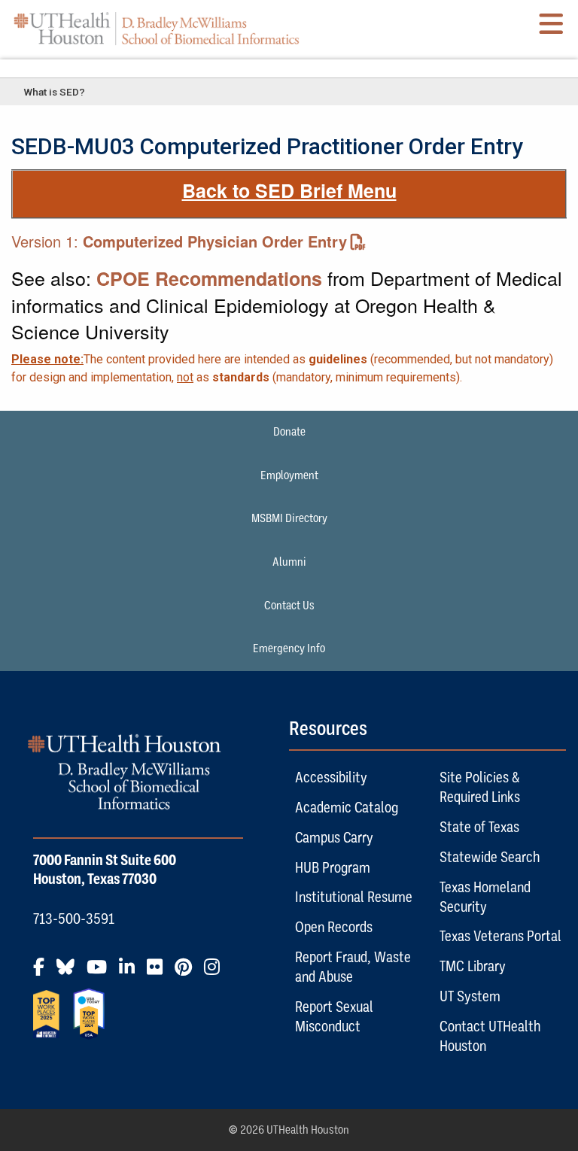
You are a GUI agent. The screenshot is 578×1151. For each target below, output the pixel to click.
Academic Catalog (346, 807)
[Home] (156, 29)
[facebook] (43, 973)
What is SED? (54, 92)
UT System (470, 996)
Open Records (334, 927)
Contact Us (289, 605)
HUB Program (332, 867)
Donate (289, 432)
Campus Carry (334, 837)
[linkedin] (131, 973)
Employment (289, 475)
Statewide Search (490, 857)
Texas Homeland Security (485, 897)
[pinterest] (188, 973)
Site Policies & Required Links (480, 787)
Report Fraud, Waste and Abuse (353, 967)
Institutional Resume (353, 896)
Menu (289, 68)
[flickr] (159, 973)
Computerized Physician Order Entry (215, 241)
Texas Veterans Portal (500, 936)
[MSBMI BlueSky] (70, 973)
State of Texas (479, 826)
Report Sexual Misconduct (334, 1016)
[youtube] (101, 973)
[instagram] (216, 973)
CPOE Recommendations (209, 278)
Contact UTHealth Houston (490, 1036)
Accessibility (331, 777)
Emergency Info (289, 648)
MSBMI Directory (289, 518)
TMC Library (473, 966)
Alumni (289, 562)
